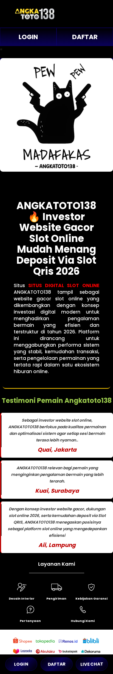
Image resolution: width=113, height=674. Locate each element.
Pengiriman (56, 598)
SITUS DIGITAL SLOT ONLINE (63, 285)
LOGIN (28, 37)
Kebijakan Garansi (91, 598)
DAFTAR (85, 37)
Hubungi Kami (83, 621)
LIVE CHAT (92, 664)
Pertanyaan (30, 621)
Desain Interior (22, 598)
